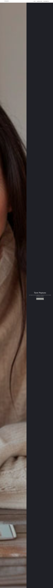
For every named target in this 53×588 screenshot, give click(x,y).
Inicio (35, 1)
